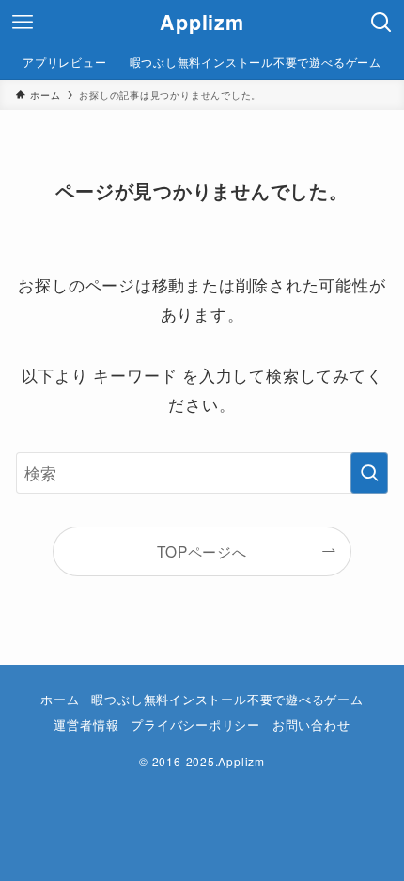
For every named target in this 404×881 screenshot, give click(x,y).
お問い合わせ (311, 724)
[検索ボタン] (381, 22)
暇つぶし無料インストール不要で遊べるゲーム (227, 699)
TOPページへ (201, 551)
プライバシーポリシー (195, 724)
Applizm (201, 22)
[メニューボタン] (22, 22)
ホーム (59, 699)
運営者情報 (86, 724)
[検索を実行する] (369, 473)
